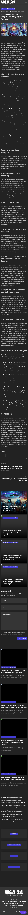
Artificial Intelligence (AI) (8, 8)
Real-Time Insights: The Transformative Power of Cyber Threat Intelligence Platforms (13, 796)
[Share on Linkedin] (15, 455)
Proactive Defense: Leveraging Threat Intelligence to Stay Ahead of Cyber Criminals (13, 801)
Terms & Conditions (17, 905)
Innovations (22, 901)
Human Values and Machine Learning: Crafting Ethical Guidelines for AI (12, 557)
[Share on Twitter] (7, 455)
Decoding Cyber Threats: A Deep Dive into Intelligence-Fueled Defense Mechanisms (12, 810)
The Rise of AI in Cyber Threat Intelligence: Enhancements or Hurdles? (12, 815)
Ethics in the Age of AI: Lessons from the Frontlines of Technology (13, 508)
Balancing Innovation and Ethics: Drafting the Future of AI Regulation (13, 778)
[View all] (14, 833)
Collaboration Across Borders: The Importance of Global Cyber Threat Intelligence (13, 806)
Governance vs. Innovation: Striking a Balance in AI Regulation (12, 533)
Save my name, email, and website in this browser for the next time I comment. (14, 633)
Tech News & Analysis (10, 903)
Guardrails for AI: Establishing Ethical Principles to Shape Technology (13, 582)
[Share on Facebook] (2, 455)
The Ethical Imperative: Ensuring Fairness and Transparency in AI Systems (12, 742)
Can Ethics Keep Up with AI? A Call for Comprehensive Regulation (13, 672)
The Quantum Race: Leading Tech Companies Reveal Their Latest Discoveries (12, 468)
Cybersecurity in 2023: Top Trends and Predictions (14, 480)
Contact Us (20, 903)
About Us (8, 905)
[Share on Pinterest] (11, 455)
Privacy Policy (14, 907)
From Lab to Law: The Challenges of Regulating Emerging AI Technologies (14, 706)
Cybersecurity (14, 899)
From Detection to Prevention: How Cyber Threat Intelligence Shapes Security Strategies (13, 820)
